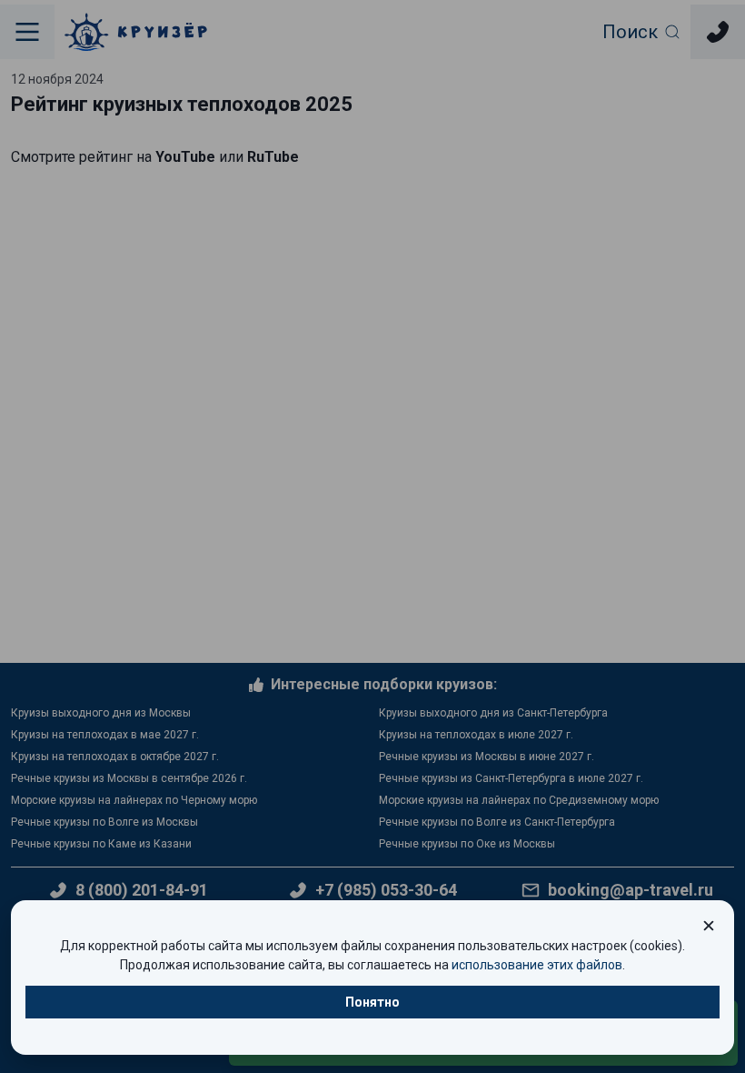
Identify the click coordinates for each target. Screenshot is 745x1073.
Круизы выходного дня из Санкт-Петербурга (493, 713)
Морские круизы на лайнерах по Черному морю (134, 800)
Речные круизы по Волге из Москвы (104, 822)
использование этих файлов (537, 965)
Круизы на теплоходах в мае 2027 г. (105, 734)
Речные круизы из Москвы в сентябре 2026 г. (129, 778)
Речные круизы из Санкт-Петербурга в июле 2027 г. (511, 778)
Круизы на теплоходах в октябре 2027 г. (115, 756)
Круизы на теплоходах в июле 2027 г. (476, 734)
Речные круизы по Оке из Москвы (467, 843)
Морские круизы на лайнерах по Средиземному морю (519, 800)
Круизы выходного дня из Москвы (101, 713)
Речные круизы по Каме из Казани (101, 843)
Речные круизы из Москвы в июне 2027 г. (486, 756)
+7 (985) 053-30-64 (386, 889)
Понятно (372, 1002)
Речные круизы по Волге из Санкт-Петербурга (497, 822)
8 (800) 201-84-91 (141, 890)
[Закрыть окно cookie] (708, 926)
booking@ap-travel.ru (630, 890)
